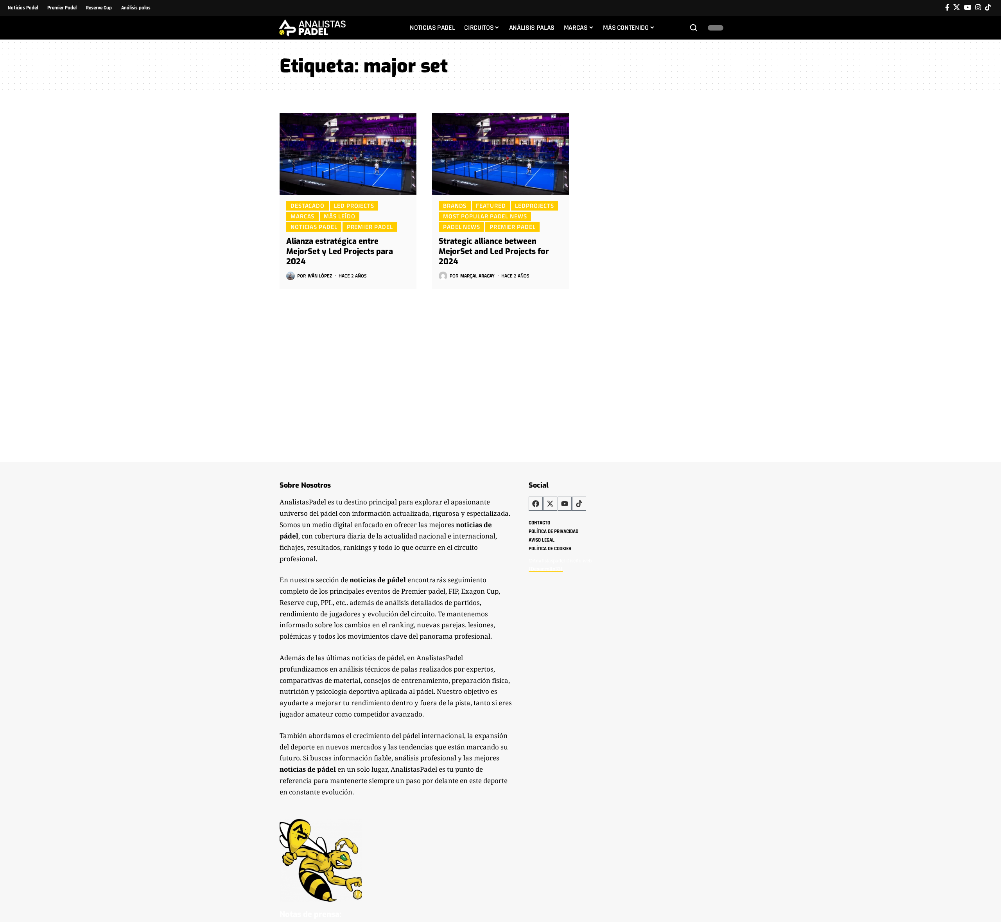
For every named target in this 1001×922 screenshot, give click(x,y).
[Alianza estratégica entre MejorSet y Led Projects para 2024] (348, 154)
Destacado (308, 205)
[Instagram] (978, 7)
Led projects (354, 205)
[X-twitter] (550, 504)
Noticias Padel (314, 226)
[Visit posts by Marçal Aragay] (443, 276)
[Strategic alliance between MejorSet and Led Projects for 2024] (500, 154)
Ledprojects (534, 205)
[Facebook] (947, 7)
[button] (693, 28)
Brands (454, 205)
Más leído (339, 216)
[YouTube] (967, 7)
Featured (491, 205)
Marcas (302, 216)
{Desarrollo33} (546, 568)
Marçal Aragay (477, 275)
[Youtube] (565, 504)
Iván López (320, 275)
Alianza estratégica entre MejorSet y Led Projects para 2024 (339, 251)
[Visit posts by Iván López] (290, 276)
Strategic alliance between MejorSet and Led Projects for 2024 (494, 251)
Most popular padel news (485, 216)
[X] (956, 7)
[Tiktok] (988, 7)
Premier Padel (370, 226)
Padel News (461, 226)
